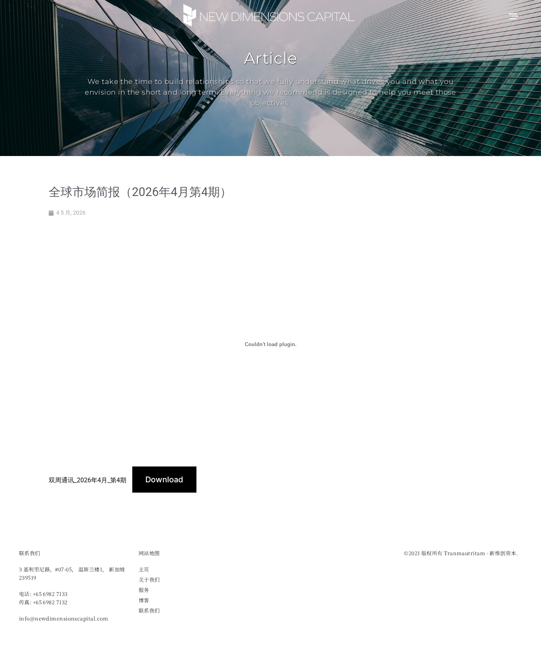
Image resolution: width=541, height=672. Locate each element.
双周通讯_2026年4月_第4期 (87, 480)
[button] (513, 15)
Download (164, 479)
